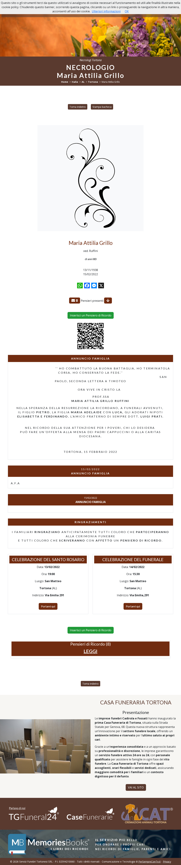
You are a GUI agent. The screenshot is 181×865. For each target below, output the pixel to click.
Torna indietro (77, 106)
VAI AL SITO (136, 787)
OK (127, 11)
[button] (90, 651)
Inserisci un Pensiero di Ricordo (90, 315)
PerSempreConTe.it (149, 861)
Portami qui (48, 606)
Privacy (167, 861)
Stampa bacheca (102, 106)
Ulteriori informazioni (106, 11)
